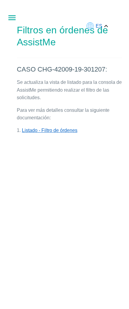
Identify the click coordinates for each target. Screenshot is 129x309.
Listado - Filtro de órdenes (49, 130)
